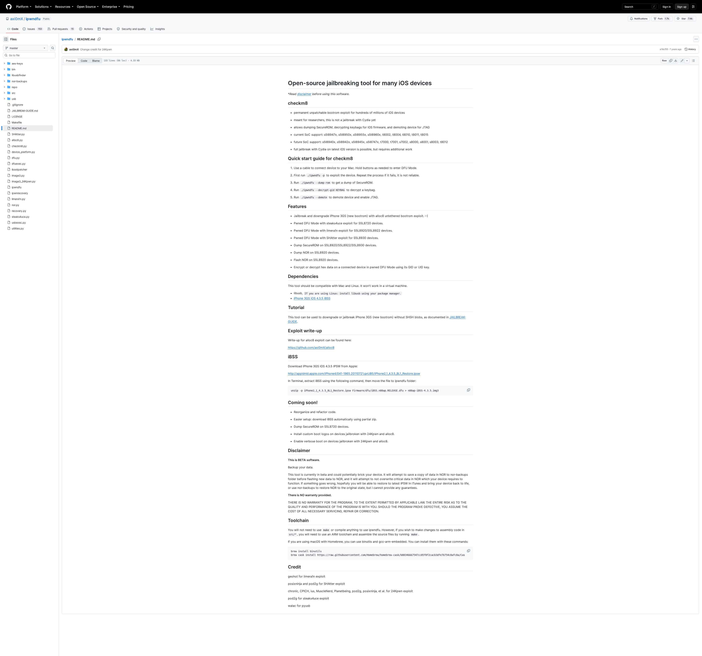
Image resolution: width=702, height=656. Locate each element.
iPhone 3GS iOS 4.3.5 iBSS (312, 298)
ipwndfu (33, 19)
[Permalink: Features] (285, 206)
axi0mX (16, 19)
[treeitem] (28, 128)
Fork (663, 18)
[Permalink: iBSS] (285, 356)
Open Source (86, 6)
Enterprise (109, 6)
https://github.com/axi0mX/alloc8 (311, 347)
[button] (468, 390)
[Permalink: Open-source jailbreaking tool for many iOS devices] (285, 83)
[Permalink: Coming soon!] (285, 402)
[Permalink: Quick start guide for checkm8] (285, 158)
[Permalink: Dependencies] (285, 276)
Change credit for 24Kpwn (96, 49)
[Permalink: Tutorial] (285, 307)
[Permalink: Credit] (285, 566)
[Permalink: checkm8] (285, 103)
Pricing (129, 6)
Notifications (640, 18)
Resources (62, 6)
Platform (22, 6)
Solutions (42, 6)
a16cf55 (664, 49)
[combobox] (30, 55)
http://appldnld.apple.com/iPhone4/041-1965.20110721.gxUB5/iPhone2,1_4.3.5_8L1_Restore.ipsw (354, 373)
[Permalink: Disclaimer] (285, 450)
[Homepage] (9, 7)
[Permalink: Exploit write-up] (285, 330)
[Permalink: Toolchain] (285, 520)
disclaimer (304, 94)
